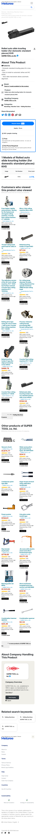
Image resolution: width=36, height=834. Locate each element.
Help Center (5, 776)
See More (9, 692)
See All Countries (6, 789)
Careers (4, 754)
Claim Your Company (7, 780)
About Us (4, 749)
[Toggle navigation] (31, 3)
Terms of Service (6, 762)
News (3, 752)
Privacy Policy (6, 765)
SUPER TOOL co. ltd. (9, 56)
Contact (4, 778)
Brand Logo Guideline (8, 767)
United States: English (10, 822)
